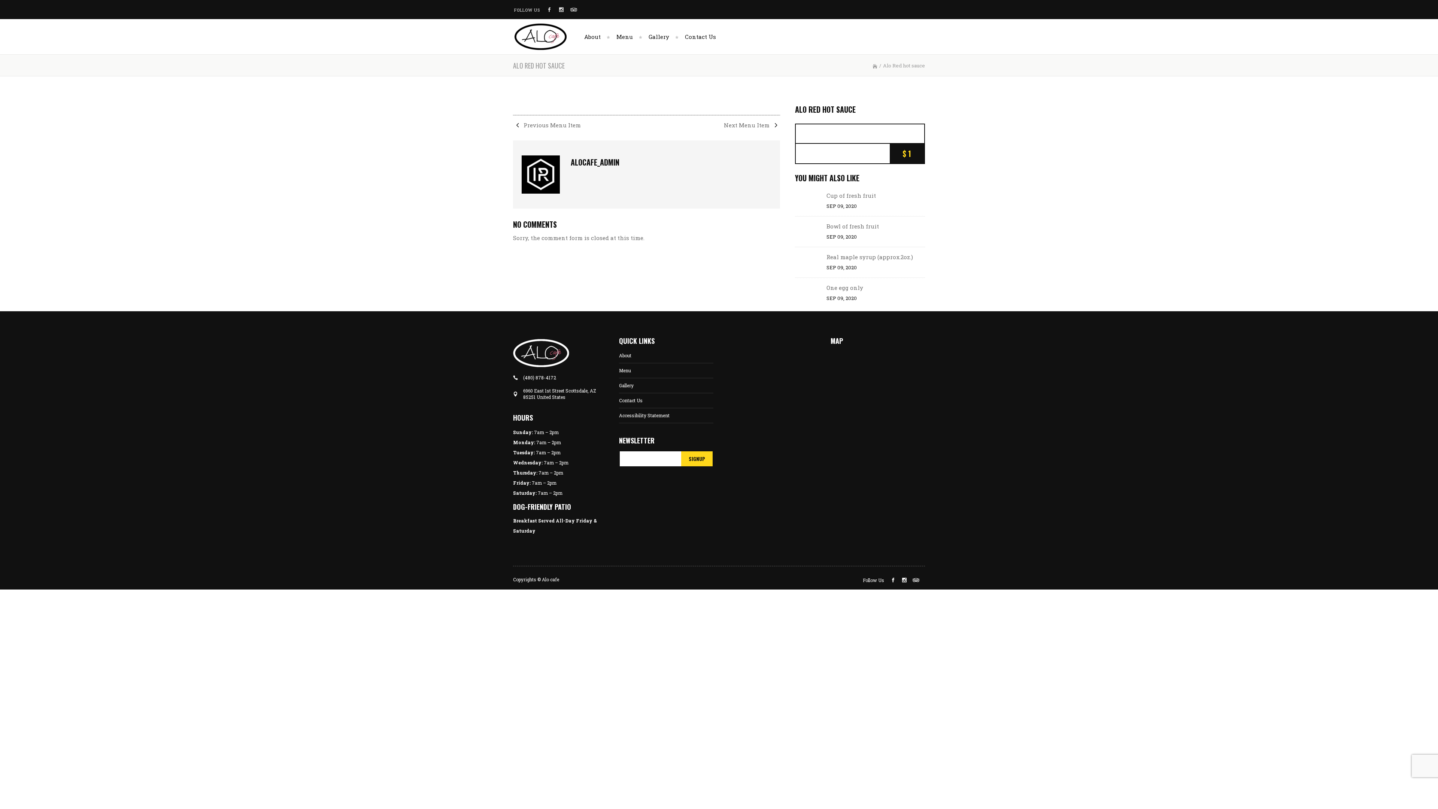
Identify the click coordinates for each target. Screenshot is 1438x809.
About (625, 355)
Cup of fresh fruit (851, 195)
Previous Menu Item (551, 125)
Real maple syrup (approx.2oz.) (869, 257)
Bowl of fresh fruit (852, 226)
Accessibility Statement (644, 415)
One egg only (844, 287)
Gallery (626, 385)
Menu (625, 370)
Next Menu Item (747, 125)
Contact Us (631, 400)
